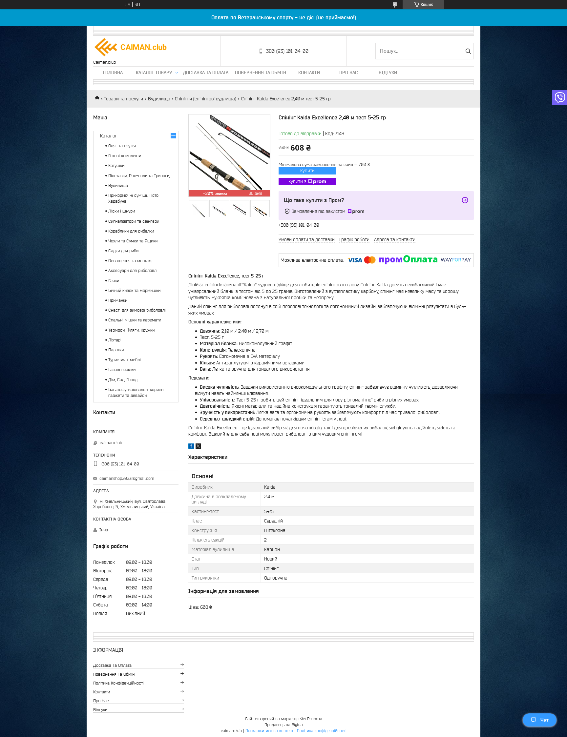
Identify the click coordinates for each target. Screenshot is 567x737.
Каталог (108, 135)
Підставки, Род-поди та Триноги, (139, 175)
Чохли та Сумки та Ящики (133, 240)
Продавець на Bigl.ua (283, 725)
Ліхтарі (114, 340)
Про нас (348, 72)
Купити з (297, 181)
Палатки (116, 349)
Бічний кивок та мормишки (134, 290)
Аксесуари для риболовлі (133, 270)
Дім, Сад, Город (122, 379)
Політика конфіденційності (118, 683)
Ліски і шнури (121, 211)
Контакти (309, 72)
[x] (198, 447)
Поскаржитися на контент (269, 730)
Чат (544, 720)
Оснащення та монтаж (130, 260)
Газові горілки (122, 369)
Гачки (113, 280)
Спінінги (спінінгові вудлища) (205, 98)
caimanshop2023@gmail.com (126, 478)
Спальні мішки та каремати (134, 319)
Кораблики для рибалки (131, 231)
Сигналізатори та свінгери (133, 221)
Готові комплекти (124, 155)
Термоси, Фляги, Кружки (131, 330)
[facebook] (191, 447)
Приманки (117, 300)
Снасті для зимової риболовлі (137, 310)
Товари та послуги (123, 98)
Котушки (116, 165)
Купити (307, 170)
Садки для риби (123, 250)
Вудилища (159, 98)
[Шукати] (468, 51)
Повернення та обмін (260, 72)
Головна (113, 72)
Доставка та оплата (205, 72)
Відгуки (388, 72)
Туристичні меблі (124, 359)
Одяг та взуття (122, 145)
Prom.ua (314, 719)
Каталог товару (154, 72)
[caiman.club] (131, 47)
